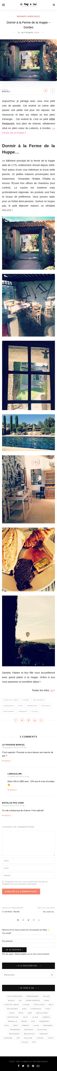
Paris (15, 1025)
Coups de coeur (11, 700)
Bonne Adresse (33, 1000)
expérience (9, 705)
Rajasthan (42, 1029)
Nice (33, 1021)
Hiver (11, 1013)
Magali (6, 92)
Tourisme (8, 1038)
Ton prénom (7, 941)
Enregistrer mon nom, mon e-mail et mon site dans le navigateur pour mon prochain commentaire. (25, 883)
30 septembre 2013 (28, 33)
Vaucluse (28, 1038)
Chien (46, 1000)
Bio (20, 1000)
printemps (48, 1025)
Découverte (38, 700)
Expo (24, 1009)
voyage (34, 711)
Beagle (11, 1000)
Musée (24, 1021)
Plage (36, 1025)
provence (45, 705)
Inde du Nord (42, 1013)
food (20, 705)
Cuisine (25, 700)
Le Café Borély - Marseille (11, 912)
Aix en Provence (14, 996)
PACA (7, 1025)
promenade (32, 705)
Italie (25, 1017)
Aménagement (33, 996)
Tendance (22, 711)
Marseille (12, 1021)
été (34, 1042)
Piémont (25, 1025)
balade (46, 996)
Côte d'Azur (39, 1004)
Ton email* (6, 933)
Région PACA (29, 1034)
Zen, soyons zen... (49, 912)
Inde (30, 1013)
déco (51, 1004)
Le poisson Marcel (13, 745)
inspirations (13, 1017)
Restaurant (9, 711)
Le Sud (35, 1017)
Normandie (44, 1021)
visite (50, 1038)
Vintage (40, 1038)
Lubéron (46, 1017)
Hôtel (21, 1013)
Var (18, 1038)
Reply (8, 761)
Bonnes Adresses (28, 16)
